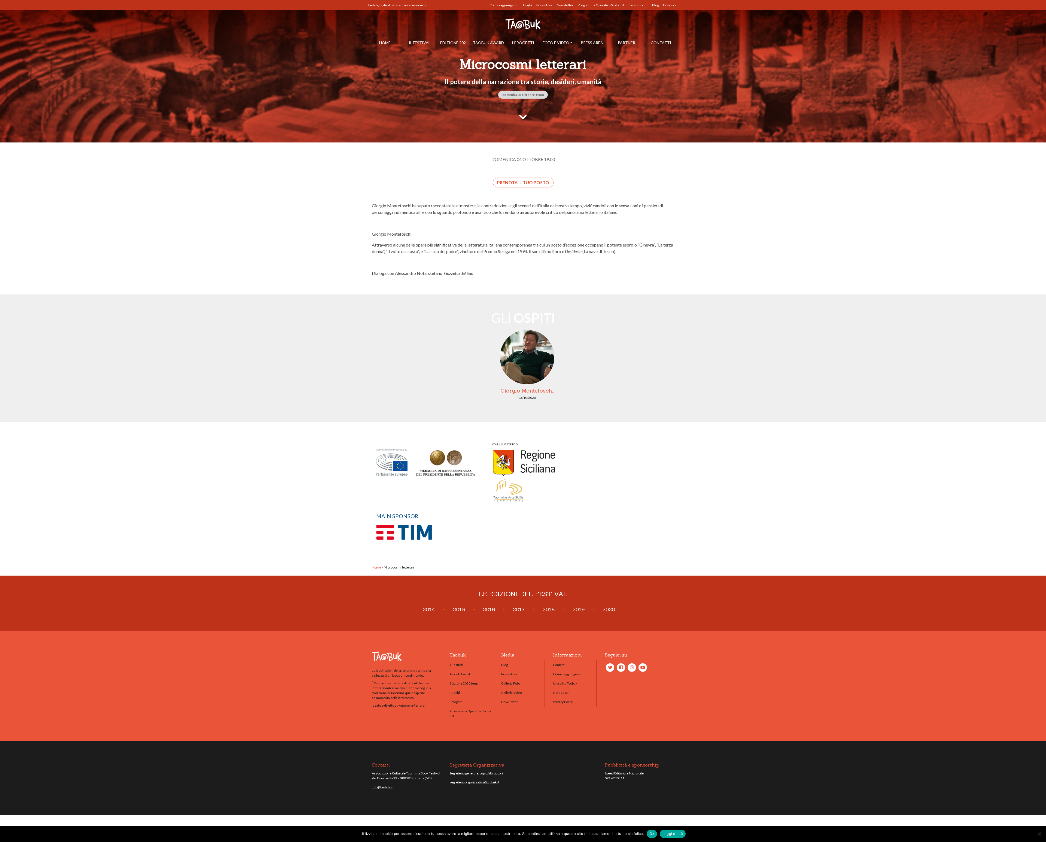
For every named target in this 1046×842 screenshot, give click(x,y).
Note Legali (561, 693)
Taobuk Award (488, 42)
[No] (1039, 834)
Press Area (544, 5)
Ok (651, 833)
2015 (459, 609)
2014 (429, 609)
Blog (655, 5)
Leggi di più (672, 833)
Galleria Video (511, 693)
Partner (626, 42)
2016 (489, 609)
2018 (549, 609)
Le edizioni (637, 5)
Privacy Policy (563, 702)
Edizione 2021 (454, 42)
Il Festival (419, 42)
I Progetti (523, 42)
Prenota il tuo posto (523, 182)
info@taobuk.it (382, 787)
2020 (609, 609)
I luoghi (527, 5)
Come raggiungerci (503, 5)
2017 (519, 609)
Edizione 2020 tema (464, 683)
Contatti (661, 42)
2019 (579, 609)
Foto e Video (556, 42)
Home (385, 42)
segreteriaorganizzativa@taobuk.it (474, 782)
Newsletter (565, 5)
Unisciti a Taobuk (565, 683)
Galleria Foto (510, 683)
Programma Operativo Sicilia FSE (601, 5)
